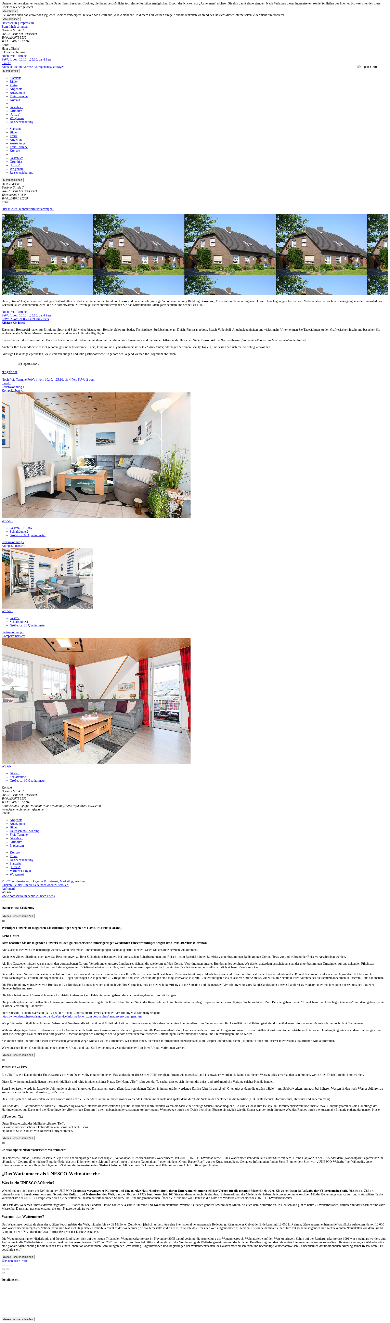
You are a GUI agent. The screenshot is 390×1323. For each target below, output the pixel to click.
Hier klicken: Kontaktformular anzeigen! (28, 209)
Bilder (14, 81)
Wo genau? (17, 118)
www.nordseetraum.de (16, 896)
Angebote (16, 89)
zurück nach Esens (43, 896)
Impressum (27, 23)
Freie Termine (19, 96)
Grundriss (16, 111)
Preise (13, 85)
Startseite (15, 78)
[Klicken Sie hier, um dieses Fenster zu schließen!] (3, 900)
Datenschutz (9, 23)
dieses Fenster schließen (18, 916)
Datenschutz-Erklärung (24, 831)
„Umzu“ (15, 114)
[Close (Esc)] (3, 1265)
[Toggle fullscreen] (7, 1265)
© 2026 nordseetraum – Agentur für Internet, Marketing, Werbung (44, 881)
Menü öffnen (10, 70)
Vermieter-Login (20, 870)
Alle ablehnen (11, 19)
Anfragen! (8, 888)
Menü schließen (12, 179)
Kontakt (15, 100)
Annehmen (9, 11)
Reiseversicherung (21, 122)
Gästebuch (16, 107)
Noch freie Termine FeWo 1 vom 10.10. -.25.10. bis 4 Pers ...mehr (26, 59)
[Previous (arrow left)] (3, 1269)
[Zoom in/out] (11, 1265)
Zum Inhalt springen (15, 26)
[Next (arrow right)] (7, 1269)
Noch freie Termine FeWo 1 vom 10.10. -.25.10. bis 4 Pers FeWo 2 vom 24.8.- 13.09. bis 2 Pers (26, 317)
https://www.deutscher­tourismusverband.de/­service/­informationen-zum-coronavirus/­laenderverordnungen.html (72, 1016)
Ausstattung (17, 92)
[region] (195, 26)
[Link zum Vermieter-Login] (15, 1260)
